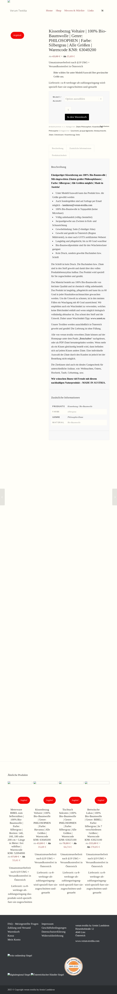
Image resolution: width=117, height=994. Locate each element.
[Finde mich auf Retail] (47, 974)
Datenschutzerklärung (54, 931)
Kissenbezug (70, 135)
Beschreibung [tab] (57, 148)
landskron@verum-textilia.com (77, 205)
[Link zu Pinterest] (98, 989)
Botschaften (85, 338)
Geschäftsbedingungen (54, 927)
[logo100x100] (17, 10)
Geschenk (75, 131)
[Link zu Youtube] (107, 989)
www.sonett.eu (98, 318)
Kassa (11, 935)
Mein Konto (14, 939)
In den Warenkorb (77, 117)
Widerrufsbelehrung (52, 935)
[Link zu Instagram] (93, 989)
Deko (78, 135)
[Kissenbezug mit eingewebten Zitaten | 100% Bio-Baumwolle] (24, 402)
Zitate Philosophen (83, 126)
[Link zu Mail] (102, 989)
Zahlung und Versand (19, 927)
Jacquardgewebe (86, 131)
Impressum (47, 923)
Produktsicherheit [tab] (59, 155)
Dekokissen (59, 135)
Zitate (51, 135)
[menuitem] (49, 10)
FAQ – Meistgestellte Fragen (23, 923)
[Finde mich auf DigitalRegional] (19, 974)
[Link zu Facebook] (89, 989)
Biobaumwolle (100, 131)
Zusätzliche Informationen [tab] (80, 148)
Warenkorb (14, 931)
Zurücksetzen (104, 126)
